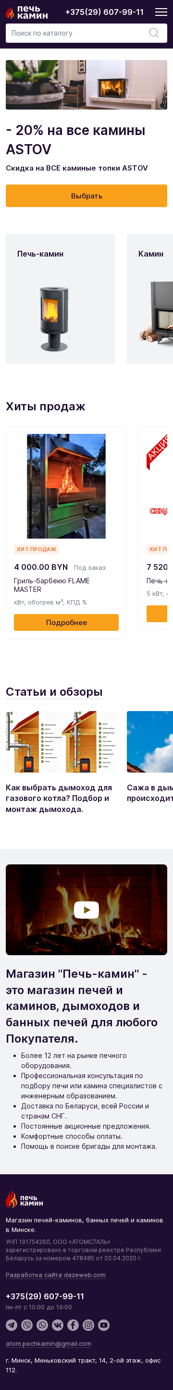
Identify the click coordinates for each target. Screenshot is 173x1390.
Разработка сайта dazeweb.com (56, 1275)
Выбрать (86, 195)
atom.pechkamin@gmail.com (48, 1343)
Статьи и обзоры (54, 692)
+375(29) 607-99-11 (104, 12)
